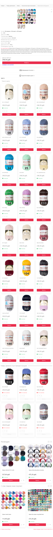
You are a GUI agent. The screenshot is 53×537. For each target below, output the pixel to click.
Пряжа (18, 5)
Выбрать (26, 62)
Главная (2, 5)
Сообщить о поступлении (8, 64)
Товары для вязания (10, 5)
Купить (9, 114)
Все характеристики (5, 48)
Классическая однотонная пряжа (28, 5)
